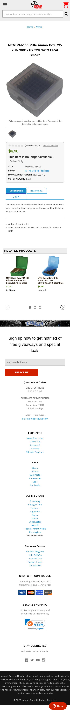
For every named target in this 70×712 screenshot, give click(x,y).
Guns (35, 468)
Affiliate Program (35, 452)
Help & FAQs (35, 555)
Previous (7, 307)
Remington (35, 532)
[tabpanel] (19, 279)
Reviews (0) (36, 190)
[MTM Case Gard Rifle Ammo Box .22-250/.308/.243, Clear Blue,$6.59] (50, 267)
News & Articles (35, 438)
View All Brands (35, 535)
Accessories (35, 478)
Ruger (35, 515)
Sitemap (35, 448)
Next (62, 307)
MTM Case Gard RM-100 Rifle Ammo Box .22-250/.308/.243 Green (17, 280)
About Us (35, 441)
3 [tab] (40, 307)
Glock (35, 518)
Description (16, 190)
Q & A (16, 196)
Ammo (35, 471)
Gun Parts (35, 475)
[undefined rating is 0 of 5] (16, 145)
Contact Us (35, 565)
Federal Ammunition (35, 528)
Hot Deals (35, 485)
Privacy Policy (35, 562)
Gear (35, 481)
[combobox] (32, 14)
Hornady (35, 508)
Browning (35, 501)
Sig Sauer (35, 511)
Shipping (35, 445)
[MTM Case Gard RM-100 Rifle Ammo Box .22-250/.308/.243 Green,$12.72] (19, 267)
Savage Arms (35, 504)
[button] (35, 624)
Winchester (35, 521)
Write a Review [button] (50, 145)
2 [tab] (35, 307)
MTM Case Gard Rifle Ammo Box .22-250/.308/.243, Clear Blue (50, 280)
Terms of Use (35, 558)
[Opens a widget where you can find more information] (58, 706)
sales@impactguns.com (35, 418)
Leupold (35, 525)
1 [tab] (30, 307)
